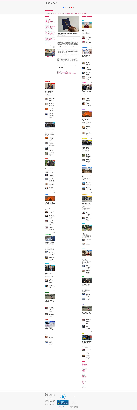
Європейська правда (74, 41)
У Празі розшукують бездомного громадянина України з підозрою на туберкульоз (52, 184)
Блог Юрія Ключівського (85, 365)
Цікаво (83, 386)
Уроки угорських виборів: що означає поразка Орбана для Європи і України (86, 30)
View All (54, 192)
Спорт (83, 383)
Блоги (90, 22)
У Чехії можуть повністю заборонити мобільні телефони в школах (86, 91)
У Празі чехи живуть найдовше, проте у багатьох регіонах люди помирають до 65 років (51, 337)
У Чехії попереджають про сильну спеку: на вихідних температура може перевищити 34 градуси (88, 189)
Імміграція (63, 35)
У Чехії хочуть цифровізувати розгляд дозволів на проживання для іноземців (86, 56)
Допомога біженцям (84, 369)
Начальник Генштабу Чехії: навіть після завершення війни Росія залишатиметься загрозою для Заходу (88, 271)
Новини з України (66, 35)
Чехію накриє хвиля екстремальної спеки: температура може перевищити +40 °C (49, 19)
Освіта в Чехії (84, 377)
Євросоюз (90, 250)
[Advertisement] (50, 70)
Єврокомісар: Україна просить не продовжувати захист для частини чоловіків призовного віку (88, 266)
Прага (53, 122)
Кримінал (53, 160)
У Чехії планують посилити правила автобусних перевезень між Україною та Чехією (89, 63)
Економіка (83, 370)
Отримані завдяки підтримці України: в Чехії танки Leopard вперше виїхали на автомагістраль (88, 160)
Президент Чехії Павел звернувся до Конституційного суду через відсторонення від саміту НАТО (50, 27)
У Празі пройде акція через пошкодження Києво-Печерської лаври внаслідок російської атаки (50, 39)
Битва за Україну (52, 83)
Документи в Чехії (84, 368)
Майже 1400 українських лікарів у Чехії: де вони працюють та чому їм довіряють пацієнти (51, 342)
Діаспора (90, 111)
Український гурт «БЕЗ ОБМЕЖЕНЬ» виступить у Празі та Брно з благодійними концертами (52, 216)
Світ (82, 382)
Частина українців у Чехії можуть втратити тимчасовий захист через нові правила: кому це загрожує (51, 258)
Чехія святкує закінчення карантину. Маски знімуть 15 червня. (68, 73)
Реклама (83, 380)
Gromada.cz (51, 2)
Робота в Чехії (53, 265)
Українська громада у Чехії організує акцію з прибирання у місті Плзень (86, 233)
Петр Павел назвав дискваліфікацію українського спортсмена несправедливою (88, 356)
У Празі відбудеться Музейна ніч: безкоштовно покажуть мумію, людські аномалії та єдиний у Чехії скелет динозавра (51, 222)
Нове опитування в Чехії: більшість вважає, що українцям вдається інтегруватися (51, 286)
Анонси (83, 363)
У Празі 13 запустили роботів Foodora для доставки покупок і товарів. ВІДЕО (49, 301)
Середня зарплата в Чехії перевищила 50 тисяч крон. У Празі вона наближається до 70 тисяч (52, 314)
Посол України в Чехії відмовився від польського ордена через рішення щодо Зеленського (50, 30)
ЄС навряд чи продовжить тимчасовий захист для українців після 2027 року (88, 68)
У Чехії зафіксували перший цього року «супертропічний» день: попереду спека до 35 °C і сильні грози (50, 37)
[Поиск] (54, 47)
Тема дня (83, 384)
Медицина (83, 375)
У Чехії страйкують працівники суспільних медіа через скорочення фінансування (49, 34)
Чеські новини (89, 140)
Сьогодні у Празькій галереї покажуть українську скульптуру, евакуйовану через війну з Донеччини (88, 213)
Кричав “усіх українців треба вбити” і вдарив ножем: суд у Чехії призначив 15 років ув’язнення (51, 175)
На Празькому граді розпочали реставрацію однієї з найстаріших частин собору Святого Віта (51, 149)
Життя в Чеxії (90, 167)
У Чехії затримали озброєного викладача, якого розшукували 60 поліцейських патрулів (49, 25)
